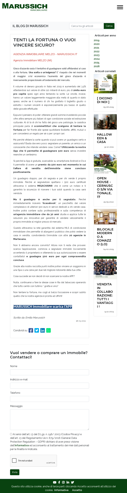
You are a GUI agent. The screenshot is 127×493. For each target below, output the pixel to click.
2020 (97, 44)
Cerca (109, 25)
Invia (14, 472)
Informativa (22, 445)
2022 (96, 51)
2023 (96, 55)
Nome (13, 366)
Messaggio (16, 406)
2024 (97, 58)
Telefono (15, 392)
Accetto (77, 490)
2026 (97, 66)
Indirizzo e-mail (19, 379)
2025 (96, 62)
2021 (96, 47)
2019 (96, 40)
